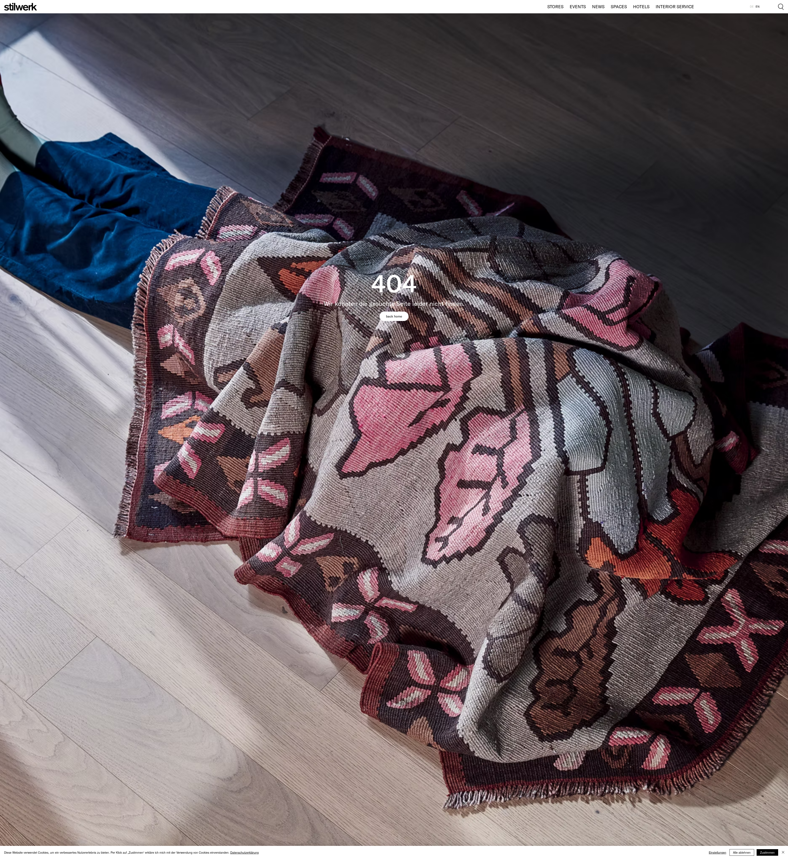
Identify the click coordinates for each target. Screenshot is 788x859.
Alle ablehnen (742, 852)
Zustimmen (767, 852)
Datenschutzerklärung (244, 852)
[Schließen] (783, 852)
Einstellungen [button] (717, 852)
